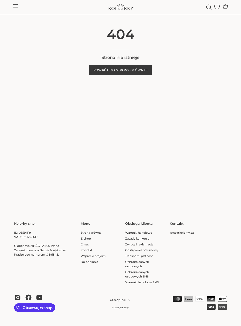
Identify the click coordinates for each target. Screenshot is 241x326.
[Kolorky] (120, 7)
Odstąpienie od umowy (141, 250)
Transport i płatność (139, 256)
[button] (208, 7)
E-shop (86, 238)
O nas (85, 244)
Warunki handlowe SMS (142, 282)
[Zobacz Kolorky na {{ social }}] (17, 297)
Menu (86, 224)
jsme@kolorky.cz (182, 232)
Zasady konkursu (137, 238)
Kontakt (86, 250)
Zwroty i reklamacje (139, 244)
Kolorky (124, 307)
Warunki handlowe (138, 232)
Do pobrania (89, 261)
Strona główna (91, 232)
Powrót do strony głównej (120, 70)
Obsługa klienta (139, 224)
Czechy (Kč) (118, 300)
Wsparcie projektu (94, 256)
